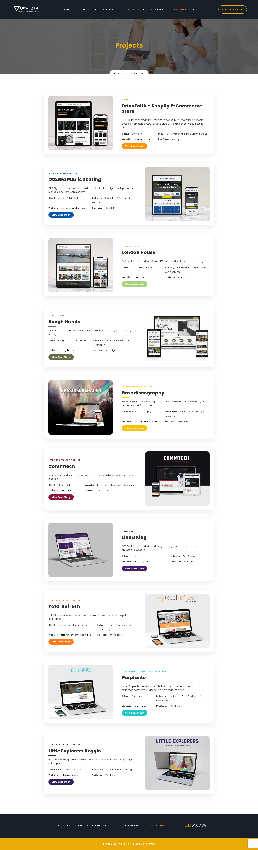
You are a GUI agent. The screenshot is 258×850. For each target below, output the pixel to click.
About (87, 9)
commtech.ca (68, 490)
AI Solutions (185, 9)
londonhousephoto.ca (146, 277)
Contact (157, 9)
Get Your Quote (233, 9)
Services (109, 9)
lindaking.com (141, 561)
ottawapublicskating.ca (73, 207)
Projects (132, 9)
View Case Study (134, 146)
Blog (118, 825)
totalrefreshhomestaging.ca (76, 634)
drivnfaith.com (142, 139)
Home (67, 9)
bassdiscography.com (146, 421)
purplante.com (142, 706)
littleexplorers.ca (69, 774)
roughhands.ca (69, 350)
